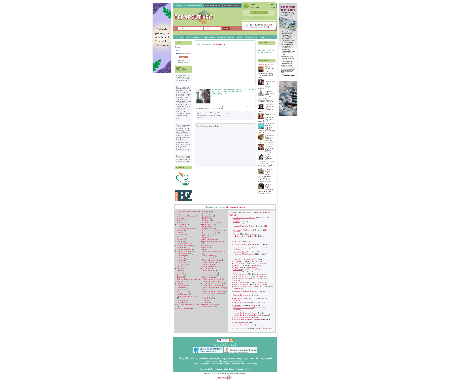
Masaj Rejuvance (182, 289)
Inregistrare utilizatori (232, 5)
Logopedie (180, 284)
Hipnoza (179, 272)
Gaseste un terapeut (193, 37)
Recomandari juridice (240, 320)
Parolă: (178, 50)
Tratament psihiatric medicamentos (245, 286)
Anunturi (239, 37)
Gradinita (236, 216)
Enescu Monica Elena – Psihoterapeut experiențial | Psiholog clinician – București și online (266, 72)
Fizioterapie (180, 265)
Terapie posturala (208, 272)
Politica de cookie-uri (243, 364)
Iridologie (180, 278)
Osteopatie (206, 206)
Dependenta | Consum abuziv (243, 293)
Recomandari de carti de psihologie (245, 308)
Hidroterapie (181, 270)
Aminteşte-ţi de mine (184, 53)
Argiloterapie (181, 217)
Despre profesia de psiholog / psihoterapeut (248, 314)
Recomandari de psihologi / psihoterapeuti (247, 310)
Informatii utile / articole (226, 37)
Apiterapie (180, 215)
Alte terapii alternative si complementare (223, 113)
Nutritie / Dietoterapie (184, 303)
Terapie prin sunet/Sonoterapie (212, 288)
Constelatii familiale (183, 248)
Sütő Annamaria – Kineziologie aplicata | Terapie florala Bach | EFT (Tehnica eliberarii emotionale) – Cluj (233, 91)
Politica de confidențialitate (224, 364)
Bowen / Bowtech (182, 232)
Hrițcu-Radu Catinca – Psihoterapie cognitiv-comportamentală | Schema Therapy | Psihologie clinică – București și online (266, 176)
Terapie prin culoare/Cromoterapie (213, 276)
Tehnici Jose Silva (208, 250)
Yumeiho (205, 297)
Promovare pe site (251, 37)
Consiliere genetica (183, 238)
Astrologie (180, 221)
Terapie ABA (206, 252)
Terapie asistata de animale (211, 255)
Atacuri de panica (239, 258)
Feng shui (180, 261)
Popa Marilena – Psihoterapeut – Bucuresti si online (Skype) (266, 117)
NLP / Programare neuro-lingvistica (188, 299)
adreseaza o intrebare (235, 202)
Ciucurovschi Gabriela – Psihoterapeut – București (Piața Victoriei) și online (266, 138)
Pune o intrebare (209, 37)
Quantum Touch (207, 223)
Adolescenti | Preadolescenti (243, 225)
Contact (262, 37)
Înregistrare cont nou (183, 60)
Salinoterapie (206, 240)
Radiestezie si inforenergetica (212, 225)
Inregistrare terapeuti (214, 5)
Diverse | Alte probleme (241, 323)
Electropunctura (182, 257)
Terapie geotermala (208, 263)
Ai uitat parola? (183, 62)
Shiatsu (204, 244)
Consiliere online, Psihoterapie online (225, 339)
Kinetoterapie (181, 280)
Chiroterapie (181, 234)
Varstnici (236, 229)
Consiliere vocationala (184, 246)
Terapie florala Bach (214, 115)
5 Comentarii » (204, 118)
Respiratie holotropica (209, 234)
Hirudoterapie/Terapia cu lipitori (187, 274)
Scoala (235, 219)
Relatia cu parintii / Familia (242, 231)
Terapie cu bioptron (208, 259)
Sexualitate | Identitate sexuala (243, 249)
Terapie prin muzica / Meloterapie (213, 286)
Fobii (235, 262)
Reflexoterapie (207, 230)
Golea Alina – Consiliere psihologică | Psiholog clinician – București (266, 148)
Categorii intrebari (264, 18)
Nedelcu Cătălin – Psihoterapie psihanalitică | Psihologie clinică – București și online (266, 188)
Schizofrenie (237, 264)
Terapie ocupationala (209, 270)
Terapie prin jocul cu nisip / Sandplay (214, 282)
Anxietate (236, 256)
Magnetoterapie (182, 287)
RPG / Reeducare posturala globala (214, 236)
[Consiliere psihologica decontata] (288, 117)
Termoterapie (206, 291)
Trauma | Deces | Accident (242, 290)
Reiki (204, 232)
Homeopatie (181, 276)
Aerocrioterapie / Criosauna (186, 211)
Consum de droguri (239, 297)
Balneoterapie (181, 229)
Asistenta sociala (239, 317)
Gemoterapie (181, 267)
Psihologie (205, 215)
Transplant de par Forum (228, 340)
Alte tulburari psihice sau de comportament (247, 281)
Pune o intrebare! (258, 13)
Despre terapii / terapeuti (241, 312)
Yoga (204, 295)
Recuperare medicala (209, 228)
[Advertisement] (162, 110)
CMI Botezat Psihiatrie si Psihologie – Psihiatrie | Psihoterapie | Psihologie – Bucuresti (266, 128)
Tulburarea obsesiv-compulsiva (244, 273)
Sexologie (205, 242)
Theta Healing (207, 293)
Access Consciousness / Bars (187, 206)
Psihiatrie (205, 213)
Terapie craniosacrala (209, 257)
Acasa (181, 37)
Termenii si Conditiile (242, 358)
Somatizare (237, 300)
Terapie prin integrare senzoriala (213, 278)
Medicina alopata (182, 295)
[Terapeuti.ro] (225, 17)
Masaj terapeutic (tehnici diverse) (188, 291)
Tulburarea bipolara (239, 269)
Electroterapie (181, 259)
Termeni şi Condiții (206, 364)
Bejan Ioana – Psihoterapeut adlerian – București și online (266, 108)
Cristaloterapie (181, 252)
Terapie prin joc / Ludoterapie (212, 280)
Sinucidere (237, 267)
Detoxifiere (180, 255)
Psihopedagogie (207, 219)
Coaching (180, 236)
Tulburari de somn (239, 279)
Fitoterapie (180, 263)
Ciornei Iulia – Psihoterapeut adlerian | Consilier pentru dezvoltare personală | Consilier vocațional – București (266, 96)
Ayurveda (180, 227)
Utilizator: (178, 47)
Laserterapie (181, 282)
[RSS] (231, 335)
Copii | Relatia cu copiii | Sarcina (244, 212)
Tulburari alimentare (240, 277)
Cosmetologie (181, 250)
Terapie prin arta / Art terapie (211, 274)
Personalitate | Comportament (243, 254)
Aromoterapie (181, 219)
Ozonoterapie (206, 208)
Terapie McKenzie (208, 265)
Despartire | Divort (239, 247)
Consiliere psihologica (184, 244)
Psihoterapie (206, 221)
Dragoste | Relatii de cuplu (242, 243)
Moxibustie (180, 297)
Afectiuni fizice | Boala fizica (243, 302)
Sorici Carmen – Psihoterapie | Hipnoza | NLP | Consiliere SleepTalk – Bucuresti (266, 84)
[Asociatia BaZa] (183, 195)
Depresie (236, 260)
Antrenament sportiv (183, 213)
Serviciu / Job (238, 236)
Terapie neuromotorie (209, 267)
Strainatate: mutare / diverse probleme (246, 239)
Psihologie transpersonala (211, 217)
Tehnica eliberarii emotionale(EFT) (213, 246)
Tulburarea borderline (240, 271)
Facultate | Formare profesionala (244, 221)
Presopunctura (207, 211)
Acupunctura (181, 208)
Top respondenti (251, 18)
